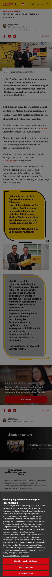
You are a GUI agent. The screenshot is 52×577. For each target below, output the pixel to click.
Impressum (25, 555)
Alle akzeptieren (26, 573)
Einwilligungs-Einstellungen (26, 561)
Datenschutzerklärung (11, 555)
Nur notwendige (26, 567)
